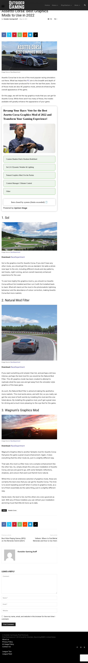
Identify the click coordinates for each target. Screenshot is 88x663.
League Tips (7, 651)
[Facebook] (4, 34)
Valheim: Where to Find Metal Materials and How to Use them (45, 539)
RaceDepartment (15, 252)
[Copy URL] (35, 34)
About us (5, 639)
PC (28, 80)
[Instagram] (81, 647)
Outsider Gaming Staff (11, 19)
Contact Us (6, 647)
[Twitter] (9, 34)
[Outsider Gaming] (16, 5)
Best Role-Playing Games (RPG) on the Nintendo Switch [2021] (14, 539)
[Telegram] (30, 34)
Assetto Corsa (12, 510)
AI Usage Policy (8, 644)
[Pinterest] (14, 34)
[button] (85, 5)
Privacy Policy (7, 642)
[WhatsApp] (19, 34)
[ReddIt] (25, 34)
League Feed (7, 654)
